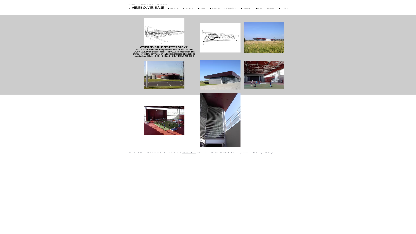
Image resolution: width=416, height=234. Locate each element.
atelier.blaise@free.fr (189, 153)
